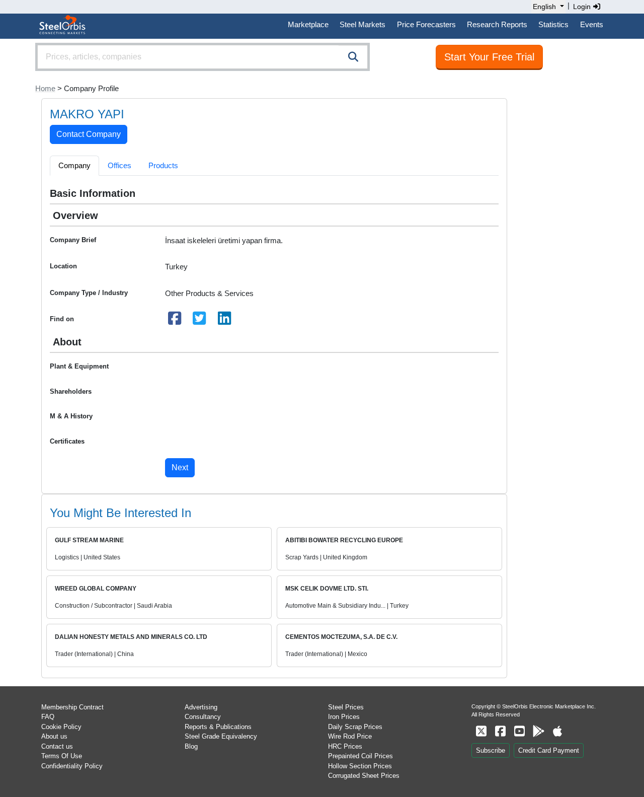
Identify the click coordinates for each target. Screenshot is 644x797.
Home (45, 88)
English (544, 7)
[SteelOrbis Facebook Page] (500, 731)
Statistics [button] (553, 24)
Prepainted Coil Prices (360, 756)
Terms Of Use (61, 756)
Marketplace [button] (308, 24)
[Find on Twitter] (199, 321)
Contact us (57, 746)
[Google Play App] (538, 731)
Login (583, 7)
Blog (191, 746)
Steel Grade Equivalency (221, 736)
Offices (119, 165)
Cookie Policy (61, 727)
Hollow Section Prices (360, 766)
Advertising (201, 707)
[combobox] (202, 57)
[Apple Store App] (557, 731)
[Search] (353, 57)
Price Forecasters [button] (426, 24)
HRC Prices (345, 746)
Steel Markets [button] (362, 24)
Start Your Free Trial (489, 56)
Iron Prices (344, 716)
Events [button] (591, 24)
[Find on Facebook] (174, 321)
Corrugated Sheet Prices (363, 775)
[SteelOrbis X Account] (481, 731)
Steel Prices (346, 707)
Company (74, 165)
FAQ (47, 716)
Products (163, 165)
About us (54, 736)
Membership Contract (72, 707)
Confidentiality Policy (72, 766)
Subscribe (490, 750)
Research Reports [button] (497, 24)
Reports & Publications (218, 727)
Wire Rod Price (350, 736)
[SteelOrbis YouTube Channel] (519, 731)
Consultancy (203, 716)
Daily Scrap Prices (355, 727)
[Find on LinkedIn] (224, 321)
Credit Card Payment (548, 750)
